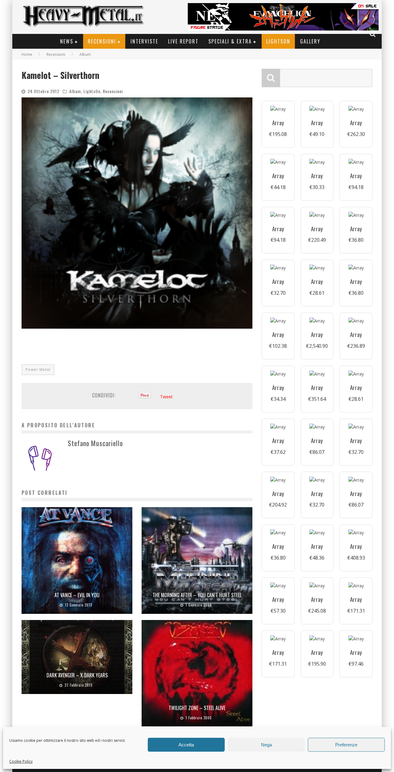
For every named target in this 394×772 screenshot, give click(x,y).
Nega (266, 744)
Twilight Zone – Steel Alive (197, 708)
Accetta (186, 744)
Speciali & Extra (230, 41)
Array (278, 122)
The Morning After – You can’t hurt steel (197, 595)
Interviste (144, 41)
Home (27, 54)
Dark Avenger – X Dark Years (77, 675)
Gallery (310, 41)
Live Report (183, 41)
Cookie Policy (21, 761)
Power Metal (38, 369)
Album (75, 91)
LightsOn (278, 41)
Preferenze (346, 744)
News (66, 41)
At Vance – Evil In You (76, 595)
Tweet (166, 397)
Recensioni (102, 41)
